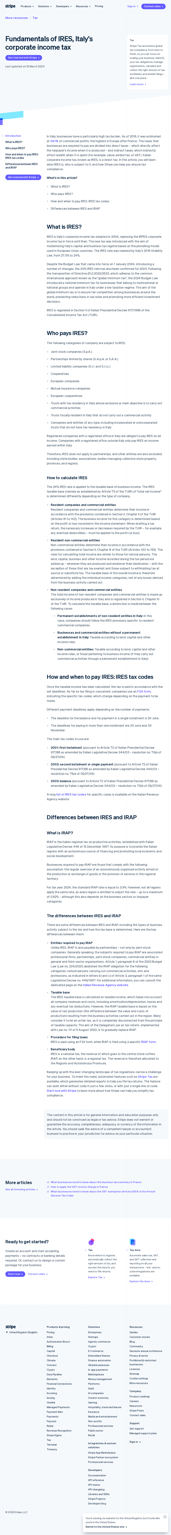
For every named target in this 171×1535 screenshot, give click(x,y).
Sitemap (134, 1373)
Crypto (51, 1369)
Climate (51, 1360)
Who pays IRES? (15, 148)
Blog (132, 1341)
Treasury (52, 1449)
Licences (135, 1369)
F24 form (144, 691)
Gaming (92, 1402)
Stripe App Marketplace (102, 1452)
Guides (134, 1332)
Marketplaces (96, 1374)
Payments (53, 1416)
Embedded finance (99, 1355)
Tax (35, 18)
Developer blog (97, 1503)
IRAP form (148, 1042)
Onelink (51, 1402)
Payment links (55, 1411)
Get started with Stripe (22, 57)
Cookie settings (139, 1378)
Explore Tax (95, 1277)
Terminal (52, 1444)
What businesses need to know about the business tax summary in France (96, 1182)
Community (136, 1346)
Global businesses (98, 1365)
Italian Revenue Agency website (105, 985)
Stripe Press (137, 1410)
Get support (137, 1428)
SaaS (91, 1388)
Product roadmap (140, 1396)
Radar (50, 1425)
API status (94, 1484)
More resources (16, 18)
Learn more (137, 84)
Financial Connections (59, 1383)
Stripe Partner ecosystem (103, 1457)
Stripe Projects (97, 1498)
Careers (134, 1401)
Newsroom (136, 1405)
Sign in (131, 6)
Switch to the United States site (105, 1526)
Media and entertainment (102, 1416)
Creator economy (98, 1397)
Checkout (52, 1355)
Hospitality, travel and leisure (104, 1407)
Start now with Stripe (61, 1090)
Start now (14, 1274)
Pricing (99, 6)
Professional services (100, 1425)
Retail (91, 1435)
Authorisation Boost (58, 1341)
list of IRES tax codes (71, 794)
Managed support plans (143, 1433)
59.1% (54, 141)
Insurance (93, 1411)
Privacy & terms (139, 1355)
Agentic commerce (99, 1341)
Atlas (50, 1337)
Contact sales (152, 6)
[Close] (164, 1517)
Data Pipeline (54, 1374)
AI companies (96, 1393)
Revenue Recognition (59, 1430)
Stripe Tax (145, 1076)
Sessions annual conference (146, 1351)
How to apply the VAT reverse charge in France (79, 1186)
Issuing (51, 1397)
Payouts (51, 1421)
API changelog (96, 1489)
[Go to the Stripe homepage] (9, 1327)
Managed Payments (58, 1407)
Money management (100, 1379)
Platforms (94, 1383)
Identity (51, 1388)
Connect (52, 1365)
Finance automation (99, 1360)
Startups (93, 1337)
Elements (52, 1379)
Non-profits (95, 1421)
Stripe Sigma (54, 1435)
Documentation (97, 1475)
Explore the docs (140, 1281)
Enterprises (95, 1332)
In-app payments (98, 1369)
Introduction (13, 135)
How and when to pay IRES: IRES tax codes (22, 156)
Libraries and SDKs (99, 1494)
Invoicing (52, 1393)
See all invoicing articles (20, 1189)
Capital (51, 1351)
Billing (50, 1346)
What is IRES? (13, 142)
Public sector (95, 1430)
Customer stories (140, 1337)
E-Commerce (95, 1351)
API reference (96, 1480)
